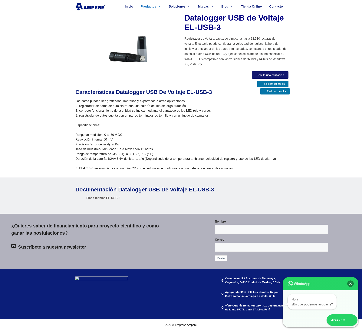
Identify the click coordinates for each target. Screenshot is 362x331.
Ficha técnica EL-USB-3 (103, 198)
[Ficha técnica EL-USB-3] (79, 200)
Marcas (203, 6)
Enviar (221, 258)
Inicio (129, 6)
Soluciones (177, 6)
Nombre (220, 221)
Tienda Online (251, 6)
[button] (350, 283)
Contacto (276, 6)
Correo (219, 239)
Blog (224, 6)
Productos (148, 6)
